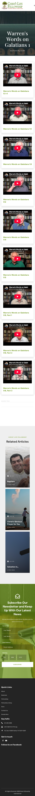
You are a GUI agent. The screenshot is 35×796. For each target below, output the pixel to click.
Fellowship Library (6, 703)
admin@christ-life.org (10, 727)
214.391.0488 (8, 723)
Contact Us (4, 710)
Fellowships (4, 699)
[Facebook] (2, 740)
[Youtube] (6, 740)
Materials (4, 695)
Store (2, 706)
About (3, 691)
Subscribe (17, 664)
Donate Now (4, 714)
